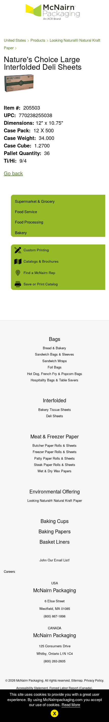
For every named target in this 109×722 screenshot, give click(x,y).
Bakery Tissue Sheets (54, 409)
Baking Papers (55, 531)
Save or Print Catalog (41, 284)
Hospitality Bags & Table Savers (54, 380)
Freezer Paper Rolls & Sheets (55, 451)
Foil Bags (55, 367)
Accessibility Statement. (32, 688)
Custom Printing (36, 249)
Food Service (26, 211)
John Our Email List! (55, 560)
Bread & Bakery (54, 347)
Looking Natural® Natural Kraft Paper (54, 500)
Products (37, 40)
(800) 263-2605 (54, 661)
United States (15, 40)
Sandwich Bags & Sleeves (54, 354)
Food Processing (29, 222)
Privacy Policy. (94, 680)
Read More (71, 704)
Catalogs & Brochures (41, 261)
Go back (13, 173)
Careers (9, 571)
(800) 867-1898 (54, 616)
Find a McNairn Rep (39, 272)
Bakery (21, 232)
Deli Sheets (54, 415)
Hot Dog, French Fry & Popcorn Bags (54, 373)
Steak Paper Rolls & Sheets (54, 464)
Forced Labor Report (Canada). (71, 688)
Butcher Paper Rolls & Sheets (54, 445)
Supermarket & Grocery (35, 201)
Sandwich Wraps (54, 360)
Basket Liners (55, 541)
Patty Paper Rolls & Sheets (54, 458)
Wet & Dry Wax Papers (54, 470)
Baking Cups (55, 521)
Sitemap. (77, 680)
